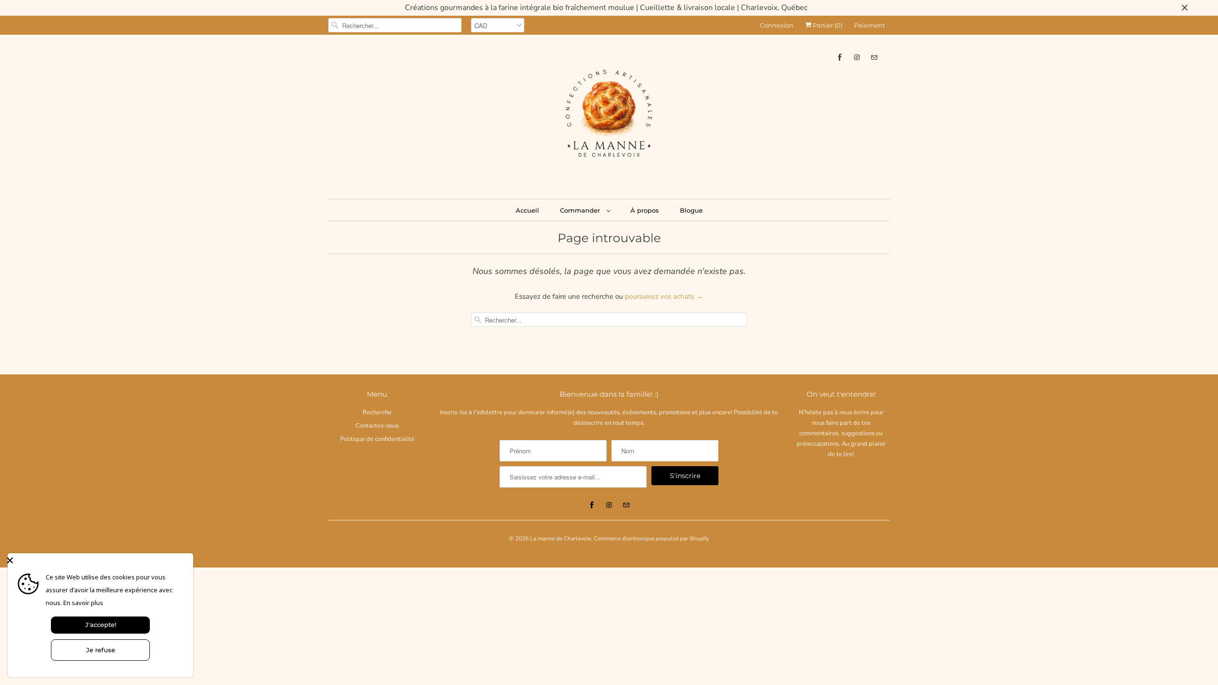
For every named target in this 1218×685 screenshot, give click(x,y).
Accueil (527, 210)
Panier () (827, 25)
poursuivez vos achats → (664, 296)
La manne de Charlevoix (560, 538)
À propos (644, 210)
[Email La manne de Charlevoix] (874, 57)
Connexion (777, 25)
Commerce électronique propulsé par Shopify (651, 538)
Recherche (377, 412)
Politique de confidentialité (377, 439)
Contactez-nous (377, 425)
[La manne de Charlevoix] (609, 115)
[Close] (98, 560)
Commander (581, 210)
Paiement (869, 25)
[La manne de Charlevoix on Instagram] (857, 57)
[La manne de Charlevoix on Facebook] (840, 57)
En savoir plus (83, 602)
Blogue (691, 210)
